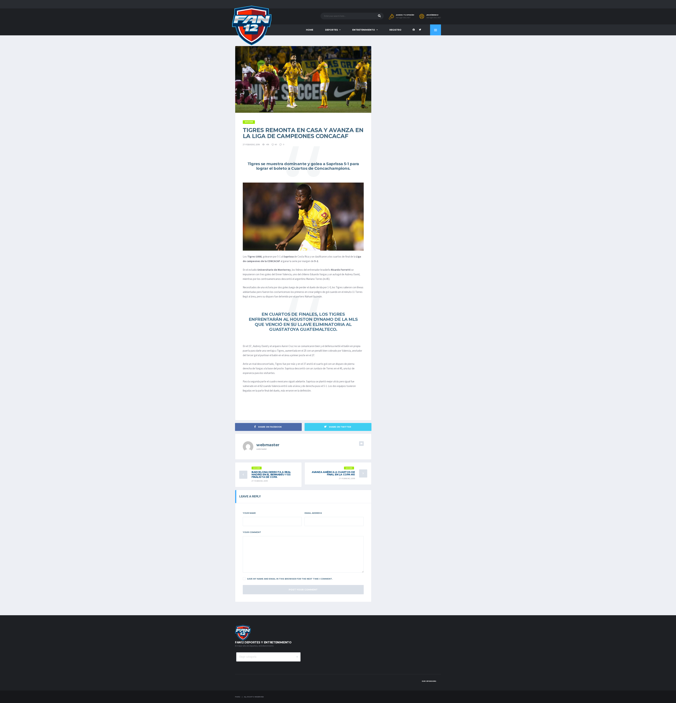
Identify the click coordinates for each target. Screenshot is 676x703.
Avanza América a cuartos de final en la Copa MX (333, 473)
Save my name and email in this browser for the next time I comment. (290, 579)
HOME (309, 29)
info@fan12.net (403, 18)
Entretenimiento (363, 29)
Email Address (313, 513)
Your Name (249, 513)
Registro (395, 29)
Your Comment (252, 532)
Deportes (331, 29)
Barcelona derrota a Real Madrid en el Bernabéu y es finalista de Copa (271, 474)
